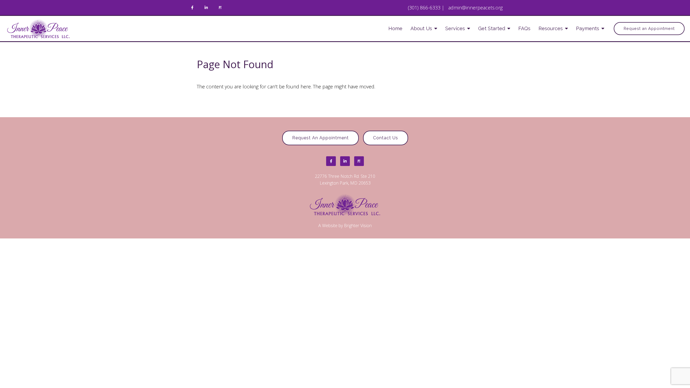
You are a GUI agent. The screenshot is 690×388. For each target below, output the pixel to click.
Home (395, 28)
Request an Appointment (649, 28)
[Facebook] (192, 7)
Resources (551, 28)
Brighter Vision (358, 225)
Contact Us (385, 137)
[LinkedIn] (206, 7)
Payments (587, 28)
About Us (421, 28)
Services (455, 28)
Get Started (491, 28)
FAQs (524, 28)
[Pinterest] (220, 7)
